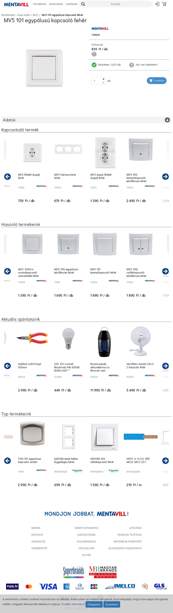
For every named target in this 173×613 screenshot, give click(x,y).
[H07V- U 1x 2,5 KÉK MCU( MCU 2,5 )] (141, 467)
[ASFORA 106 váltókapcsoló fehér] (104, 467)
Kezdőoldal (8, 15)
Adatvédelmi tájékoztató (128, 541)
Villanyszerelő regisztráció (125, 548)
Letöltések (72, 4)
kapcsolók (24, 15)
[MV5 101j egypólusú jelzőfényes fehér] (68, 278)
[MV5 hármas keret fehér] (68, 183)
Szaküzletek (56, 4)
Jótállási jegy (86, 548)
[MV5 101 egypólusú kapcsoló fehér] (44, 67)
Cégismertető (39, 548)
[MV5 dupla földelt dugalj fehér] (104, 183)
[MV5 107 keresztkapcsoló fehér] (104, 278)
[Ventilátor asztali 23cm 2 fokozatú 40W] (141, 372)
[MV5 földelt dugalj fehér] (32, 183)
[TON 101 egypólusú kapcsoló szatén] (32, 467)
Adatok (9, 119)
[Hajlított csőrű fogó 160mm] (32, 372)
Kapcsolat (37, 534)
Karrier (35, 527)
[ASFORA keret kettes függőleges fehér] (68, 467)
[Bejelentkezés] (157, 4)
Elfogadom (94, 604)
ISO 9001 (86, 555)
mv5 (35, 15)
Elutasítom (112, 604)
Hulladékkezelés (86, 541)
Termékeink (39, 4)
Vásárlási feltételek (130, 534)
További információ (73, 604)
